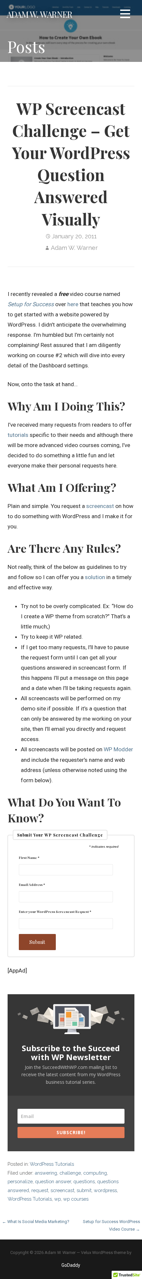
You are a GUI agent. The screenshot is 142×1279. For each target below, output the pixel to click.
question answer (53, 1181)
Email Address (32, 884)
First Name (29, 857)
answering (46, 1173)
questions (84, 1181)
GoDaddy (70, 1265)
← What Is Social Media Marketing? (35, 1221)
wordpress (105, 1190)
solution (95, 577)
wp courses (76, 1199)
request (39, 1190)
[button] (125, 15)
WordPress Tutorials (52, 1164)
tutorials (18, 435)
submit (84, 1190)
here (72, 304)
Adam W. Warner (39, 14)
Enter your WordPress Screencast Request (55, 911)
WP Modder (118, 749)
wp (57, 1199)
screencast (100, 506)
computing (95, 1173)
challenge (70, 1173)
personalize (20, 1181)
